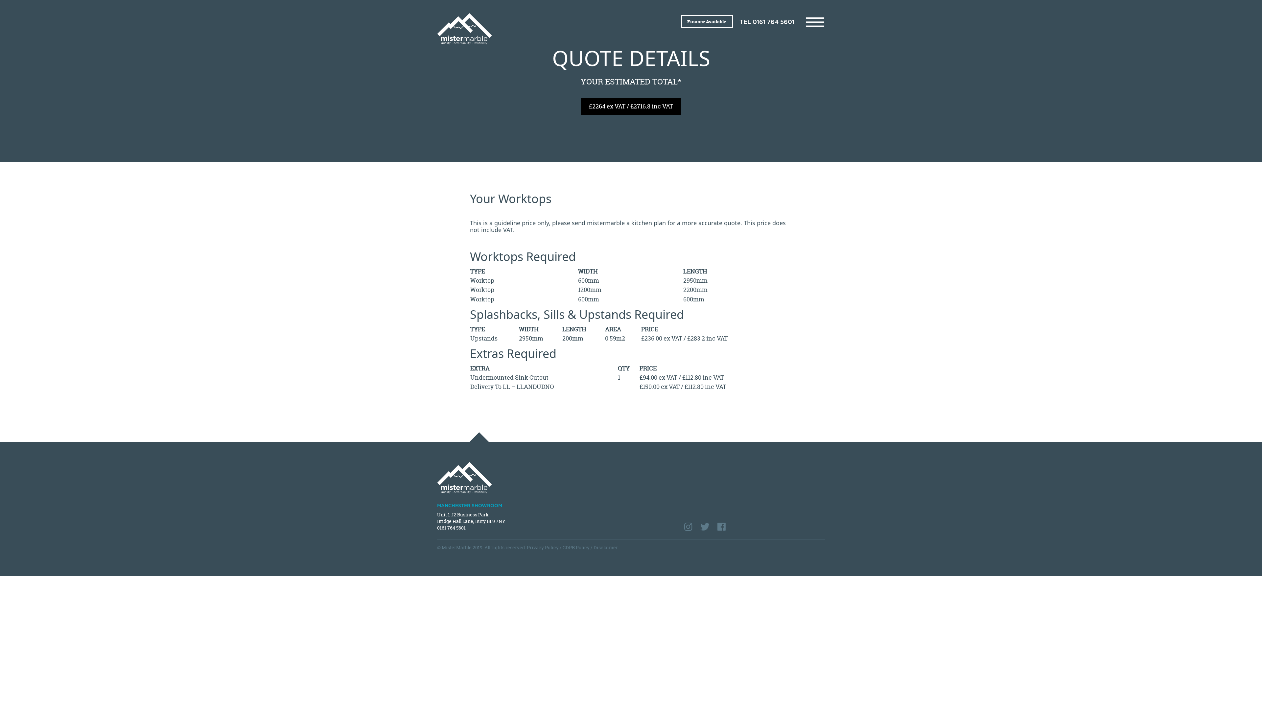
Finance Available (707, 21)
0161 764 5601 (773, 22)
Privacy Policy (543, 547)
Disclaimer (606, 547)
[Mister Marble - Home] (531, 28)
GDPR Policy (576, 547)
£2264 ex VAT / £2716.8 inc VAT (631, 106)
